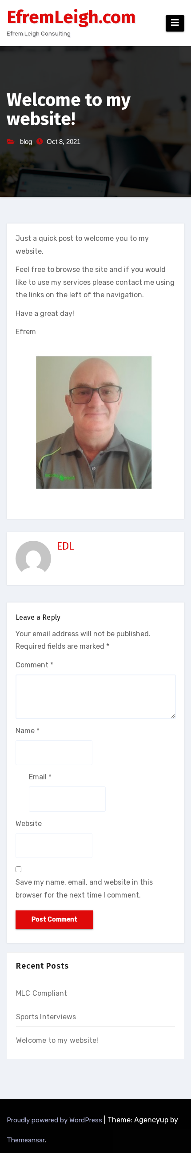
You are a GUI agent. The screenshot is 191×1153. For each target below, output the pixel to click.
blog (26, 141)
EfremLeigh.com (71, 17)
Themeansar (26, 1140)
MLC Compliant (42, 993)
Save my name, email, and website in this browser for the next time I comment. (84, 888)
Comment (34, 665)
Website (29, 823)
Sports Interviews (46, 1017)
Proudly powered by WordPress (55, 1120)
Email (40, 777)
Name (28, 730)
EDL (65, 546)
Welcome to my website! (57, 1040)
